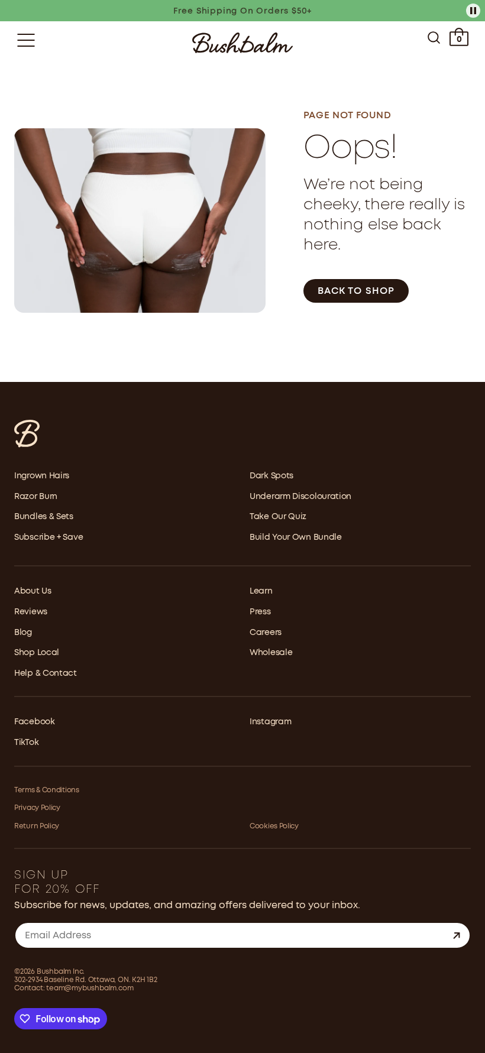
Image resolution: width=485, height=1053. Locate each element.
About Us (32, 591)
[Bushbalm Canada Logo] (242, 42)
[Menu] (26, 40)
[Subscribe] (456, 935)
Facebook (34, 721)
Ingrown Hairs (41, 475)
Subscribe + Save (48, 537)
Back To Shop (356, 291)
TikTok (26, 742)
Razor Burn (35, 496)
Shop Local (36, 652)
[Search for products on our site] (433, 40)
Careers (266, 632)
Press (260, 611)
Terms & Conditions (46, 790)
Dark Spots (271, 475)
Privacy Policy (37, 808)
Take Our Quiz (278, 516)
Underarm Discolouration (300, 496)
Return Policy (36, 826)
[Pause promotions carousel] (473, 11)
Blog (23, 632)
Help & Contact (45, 673)
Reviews (30, 611)
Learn (261, 591)
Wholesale (271, 652)
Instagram (270, 721)
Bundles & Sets (43, 516)
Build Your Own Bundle (296, 537)
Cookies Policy (274, 826)
